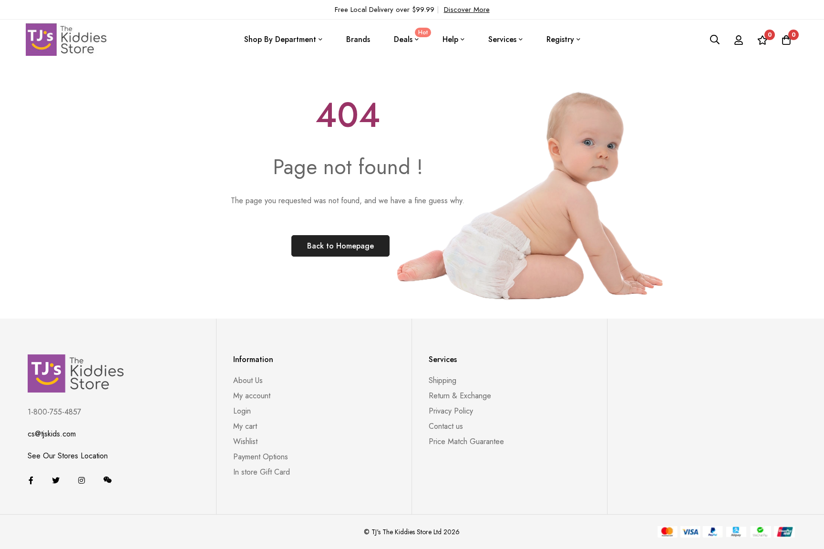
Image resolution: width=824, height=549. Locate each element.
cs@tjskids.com (52, 433)
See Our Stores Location (68, 455)
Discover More (467, 9)
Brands (358, 39)
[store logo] (66, 39)
